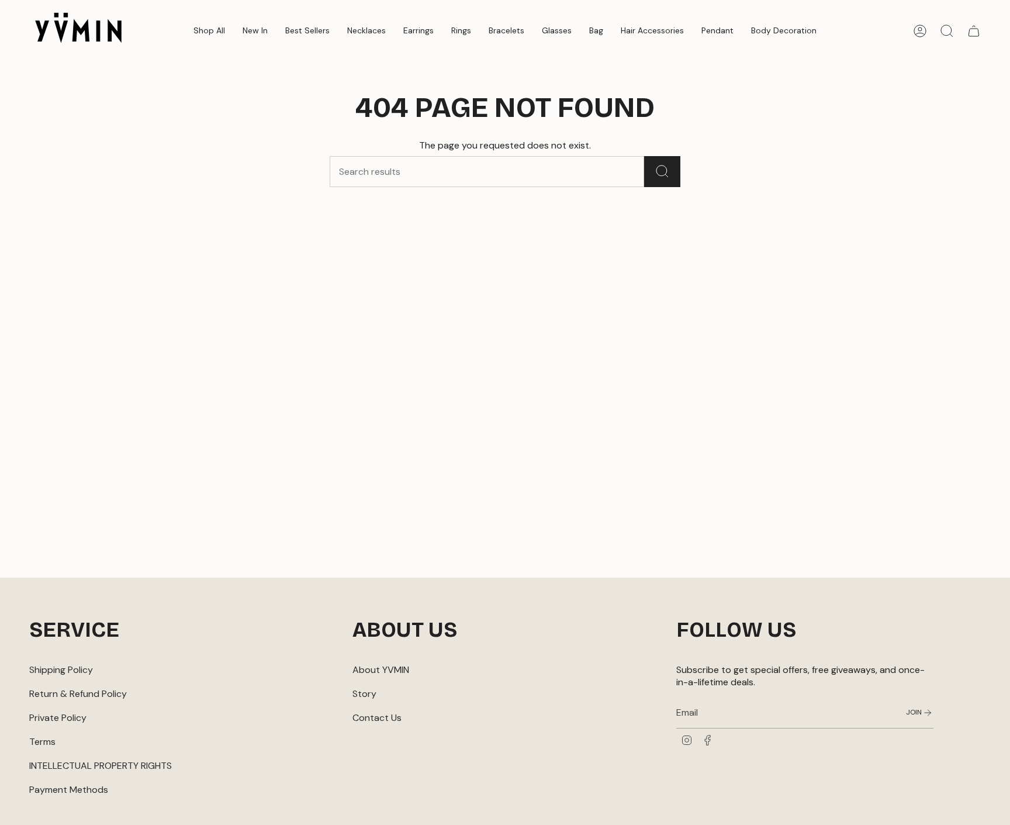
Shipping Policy (61, 670)
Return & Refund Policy (78, 694)
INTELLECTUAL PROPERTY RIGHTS (100, 766)
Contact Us (377, 718)
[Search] (662, 171)
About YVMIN (380, 670)
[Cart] (973, 31)
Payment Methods (68, 789)
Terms (42, 742)
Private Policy (58, 718)
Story (364, 694)
